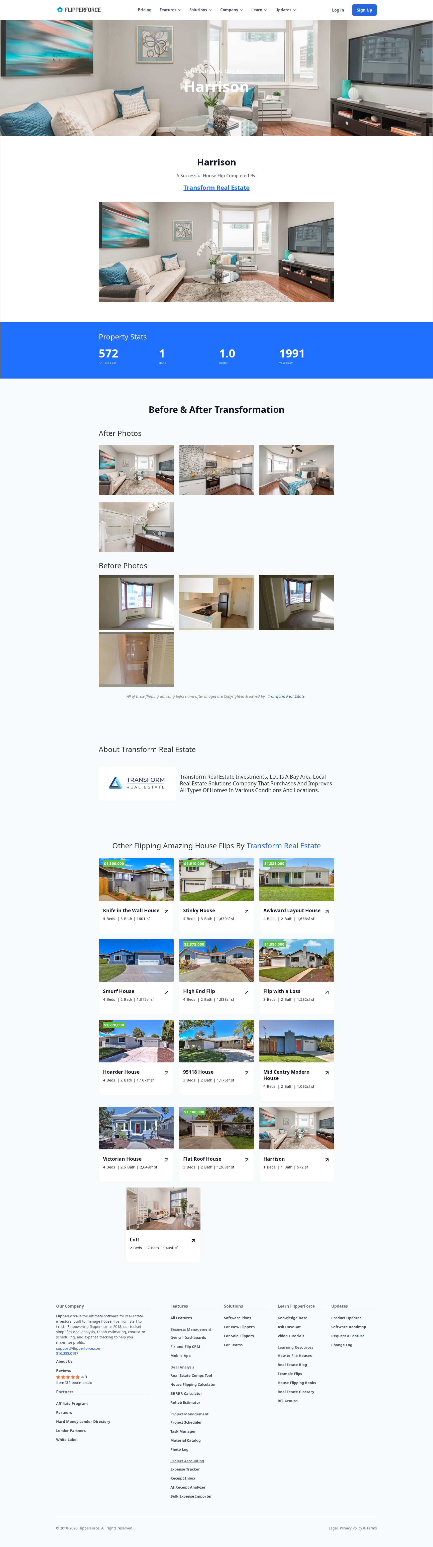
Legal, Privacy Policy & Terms (353, 1528)
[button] (170, 10)
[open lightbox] (136, 470)
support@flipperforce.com (78, 1348)
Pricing (145, 9)
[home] (78, 10)
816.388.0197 (67, 1353)
